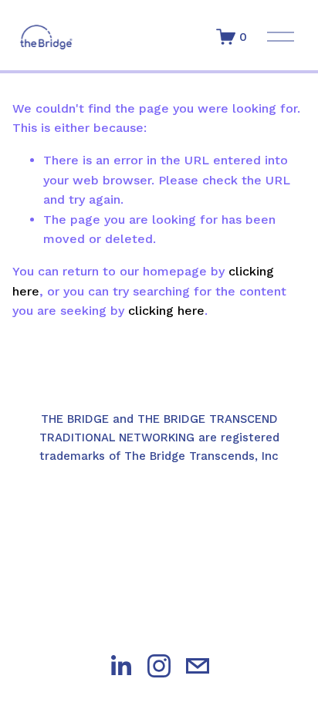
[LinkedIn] (120, 666)
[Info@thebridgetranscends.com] (197, 666)
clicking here (166, 310)
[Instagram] (159, 666)
